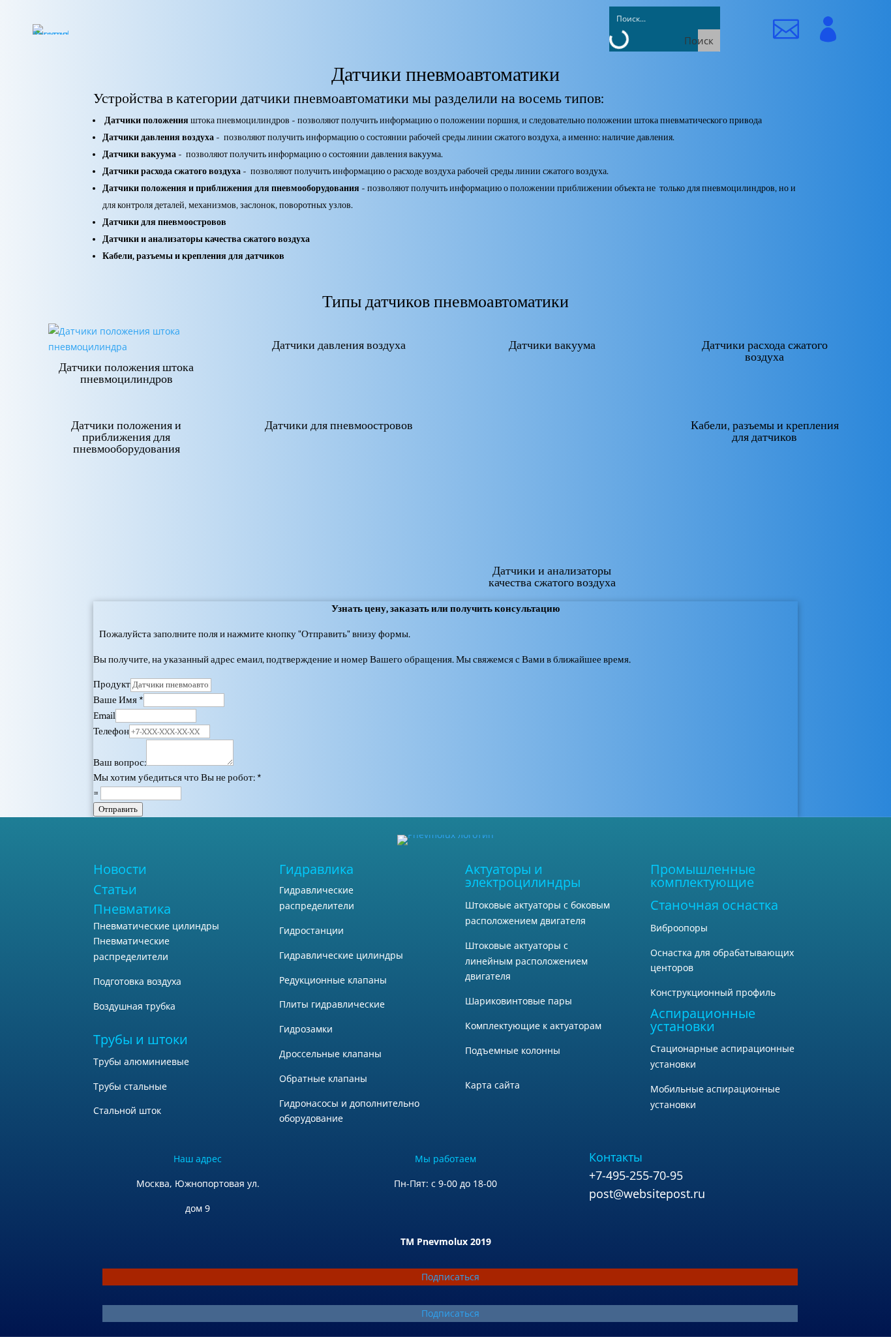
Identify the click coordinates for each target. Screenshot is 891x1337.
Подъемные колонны (512, 1050)
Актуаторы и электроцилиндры (523, 875)
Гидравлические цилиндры (341, 955)
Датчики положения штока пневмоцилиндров (126, 373)
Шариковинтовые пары (518, 1001)
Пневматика (132, 909)
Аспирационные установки (702, 1019)
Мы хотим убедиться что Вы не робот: (177, 777)
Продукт (111, 684)
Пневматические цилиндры (156, 926)
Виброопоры (679, 928)
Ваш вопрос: (119, 762)
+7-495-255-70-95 (636, 1175)
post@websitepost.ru (647, 1193)
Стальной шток (127, 1110)
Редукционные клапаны (333, 980)
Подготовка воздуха (137, 981)
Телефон (111, 731)
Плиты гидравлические (332, 1004)
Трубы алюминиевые (141, 1061)
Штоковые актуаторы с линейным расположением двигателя (526, 961)
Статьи (115, 889)
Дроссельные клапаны (330, 1053)
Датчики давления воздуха (339, 345)
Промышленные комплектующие (702, 875)
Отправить (118, 809)
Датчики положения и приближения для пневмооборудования (126, 437)
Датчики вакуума (552, 345)
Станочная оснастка (714, 905)
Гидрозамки (306, 1029)
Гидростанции (311, 930)
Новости (120, 869)
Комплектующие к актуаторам (533, 1025)
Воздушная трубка (134, 1006)
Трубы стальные (130, 1086)
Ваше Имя (118, 700)
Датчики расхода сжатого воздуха (765, 350)
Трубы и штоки (140, 1039)
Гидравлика (316, 869)
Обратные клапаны (323, 1078)
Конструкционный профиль (713, 992)
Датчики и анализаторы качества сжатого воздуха (552, 576)
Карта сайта (492, 1085)
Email (104, 715)
